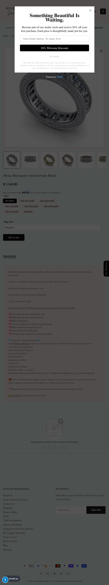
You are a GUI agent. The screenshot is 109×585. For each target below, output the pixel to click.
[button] (5, 579)
